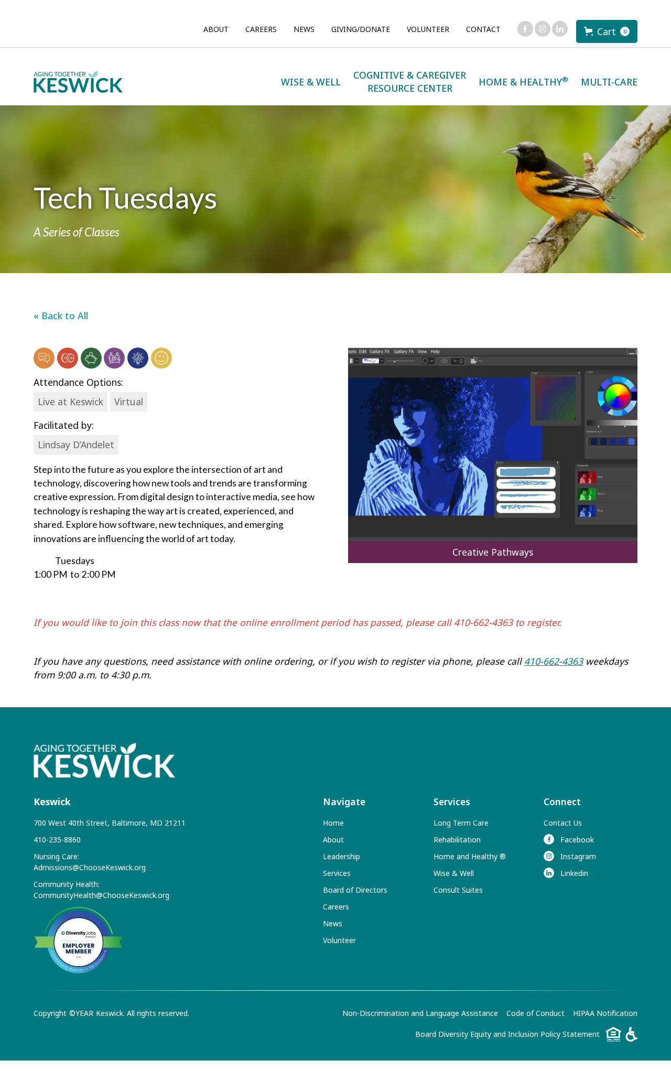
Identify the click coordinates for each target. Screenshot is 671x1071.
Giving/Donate (360, 29)
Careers (261, 29)
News (304, 29)
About (216, 29)
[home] (78, 82)
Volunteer (428, 29)
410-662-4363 (553, 661)
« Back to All (61, 315)
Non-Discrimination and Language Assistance (420, 1013)
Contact (483, 29)
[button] (606, 31)
